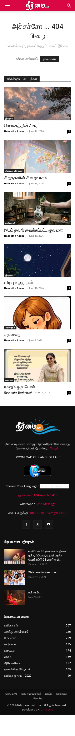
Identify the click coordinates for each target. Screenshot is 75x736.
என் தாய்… (34, 592)
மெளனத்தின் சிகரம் (22, 125)
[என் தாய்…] (14, 597)
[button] (7, 5)
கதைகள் (9, 379)
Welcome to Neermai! (42, 572)
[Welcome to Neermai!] (14, 577)
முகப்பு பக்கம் (49, 59)
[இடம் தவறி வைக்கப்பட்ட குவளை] (37, 208)
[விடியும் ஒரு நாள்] (37, 260)
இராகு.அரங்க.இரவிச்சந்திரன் (18, 392)
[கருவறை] (37, 312)
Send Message (45, 504)
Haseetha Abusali (15, 131)
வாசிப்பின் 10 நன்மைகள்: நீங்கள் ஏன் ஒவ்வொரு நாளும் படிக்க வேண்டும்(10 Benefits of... (47, 555)
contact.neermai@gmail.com (48, 513)
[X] (37, 524)
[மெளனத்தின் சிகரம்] (37, 103)
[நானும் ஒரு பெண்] (37, 365)
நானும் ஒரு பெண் (19, 386)
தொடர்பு (38, 698)
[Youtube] (49, 524)
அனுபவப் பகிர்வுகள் (13, 170)
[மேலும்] (55, 448)
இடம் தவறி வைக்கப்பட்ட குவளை (33, 230)
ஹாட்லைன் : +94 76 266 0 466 (37, 495)
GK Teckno (47, 709)
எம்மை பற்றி (11, 693)
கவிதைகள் (10, 223)
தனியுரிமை (61, 693)
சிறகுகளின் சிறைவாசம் (25, 177)
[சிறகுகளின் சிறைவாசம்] (37, 156)
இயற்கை (9, 118)
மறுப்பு (48, 693)
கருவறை (12, 334)
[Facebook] (26, 524)
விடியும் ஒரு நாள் (19, 282)
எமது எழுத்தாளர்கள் (31, 693)
